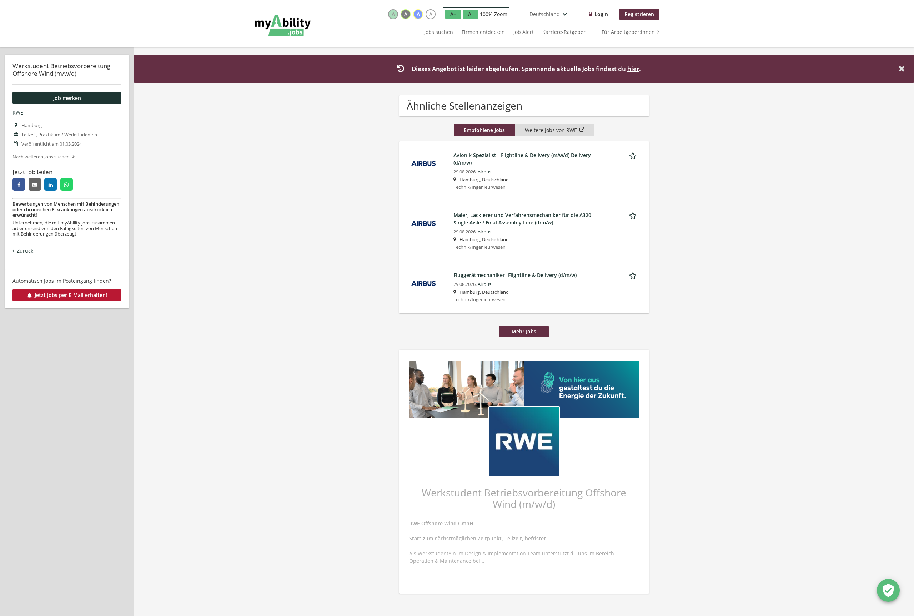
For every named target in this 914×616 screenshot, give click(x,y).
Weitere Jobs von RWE (551, 130)
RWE (17, 112)
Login (601, 14)
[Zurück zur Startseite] (283, 25)
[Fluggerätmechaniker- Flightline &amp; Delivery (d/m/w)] (423, 282)
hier (633, 69)
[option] (393, 14)
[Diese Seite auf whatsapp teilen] (66, 184)
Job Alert (523, 32)
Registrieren (639, 14)
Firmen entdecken (483, 32)
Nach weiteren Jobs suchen (41, 157)
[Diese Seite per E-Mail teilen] (35, 184)
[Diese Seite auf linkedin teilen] (50, 184)
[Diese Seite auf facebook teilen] (18, 184)
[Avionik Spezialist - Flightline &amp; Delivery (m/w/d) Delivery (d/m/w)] (423, 163)
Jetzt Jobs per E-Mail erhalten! (71, 295)
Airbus (484, 172)
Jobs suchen (438, 32)
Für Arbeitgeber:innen (628, 32)
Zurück (25, 250)
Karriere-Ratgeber (564, 32)
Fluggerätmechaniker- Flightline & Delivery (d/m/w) (515, 275)
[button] (902, 68)
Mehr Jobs (524, 331)
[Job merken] (634, 155)
